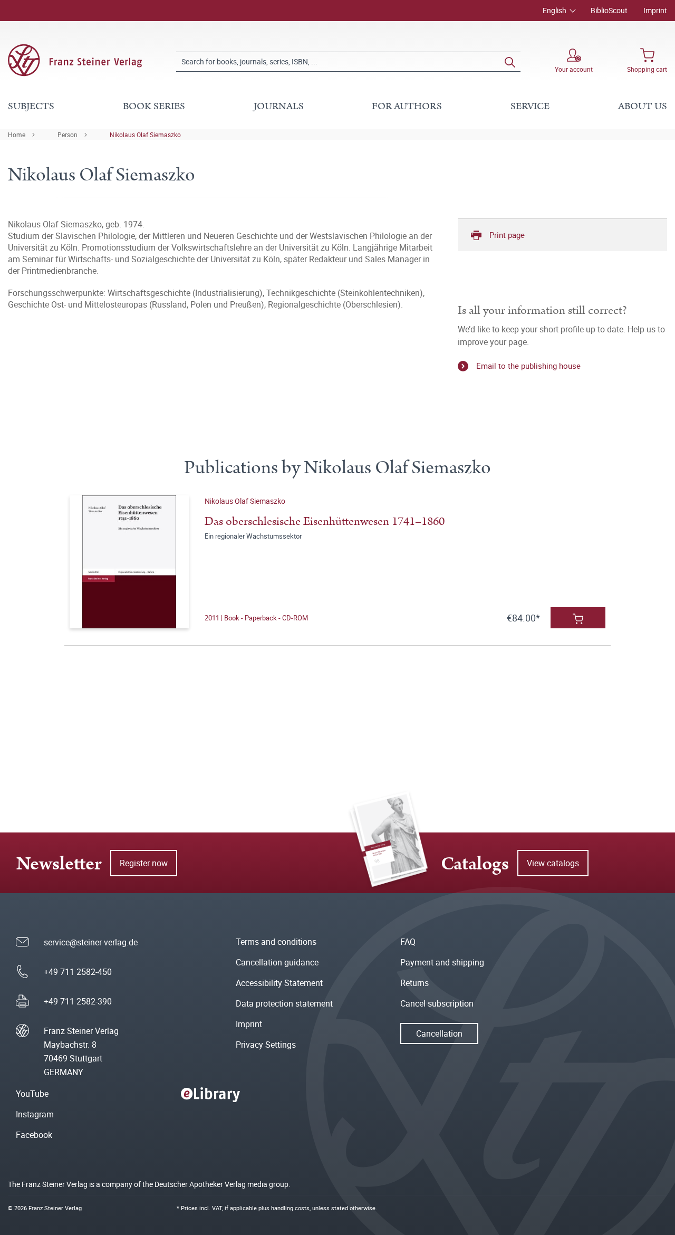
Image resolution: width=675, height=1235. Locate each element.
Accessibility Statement (279, 983)
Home (16, 134)
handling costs (290, 1208)
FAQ (408, 941)
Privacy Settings (266, 1044)
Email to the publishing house (528, 365)
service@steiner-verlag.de (91, 942)
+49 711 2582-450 (78, 972)
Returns (414, 983)
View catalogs (553, 863)
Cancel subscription (437, 1003)
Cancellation (439, 1033)
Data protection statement (284, 1003)
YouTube (32, 1093)
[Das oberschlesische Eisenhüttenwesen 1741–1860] (129, 561)
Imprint (655, 10)
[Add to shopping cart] (578, 617)
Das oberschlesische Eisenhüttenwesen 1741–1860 (325, 521)
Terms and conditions (276, 941)
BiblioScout (609, 10)
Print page (507, 234)
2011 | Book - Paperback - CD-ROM (256, 618)
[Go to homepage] (75, 60)
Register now (144, 863)
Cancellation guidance (277, 962)
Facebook (34, 1135)
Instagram (35, 1114)
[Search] (509, 62)
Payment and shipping (442, 962)
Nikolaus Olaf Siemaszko (145, 134)
